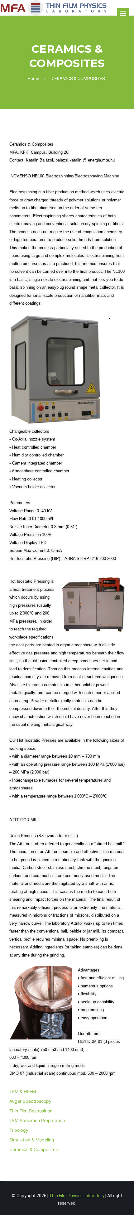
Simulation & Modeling (31, 1139)
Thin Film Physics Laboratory (76, 1196)
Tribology (18, 1130)
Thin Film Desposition (30, 1110)
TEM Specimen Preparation (37, 1120)
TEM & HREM (22, 1091)
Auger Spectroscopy (30, 1101)
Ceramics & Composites (33, 1149)
